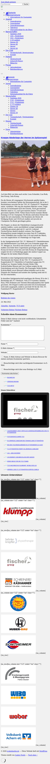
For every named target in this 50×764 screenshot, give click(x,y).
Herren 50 (14, 48)
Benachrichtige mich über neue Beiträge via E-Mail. (23, 369)
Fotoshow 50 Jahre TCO (15, 436)
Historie (9, 57)
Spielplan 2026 (15, 34)
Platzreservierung (13, 15)
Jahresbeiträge (15, 67)
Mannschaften (11, 32)
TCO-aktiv (20, 306)
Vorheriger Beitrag (8, 310)
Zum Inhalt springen (8, 2)
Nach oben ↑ (33, 755)
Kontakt (13, 55)
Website (4, 352)
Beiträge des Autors (8, 298)
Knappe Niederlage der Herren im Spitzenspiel (24, 137)
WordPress (43, 751)
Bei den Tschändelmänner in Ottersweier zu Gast (25, 445)
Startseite (12, 306)
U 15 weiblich (15, 40)
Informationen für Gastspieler (21, 17)
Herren (12, 46)
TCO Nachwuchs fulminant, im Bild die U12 (22, 465)
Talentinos (14, 27)
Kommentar (6, 325)
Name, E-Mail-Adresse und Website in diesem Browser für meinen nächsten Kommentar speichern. (24, 358)
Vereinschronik (15, 59)
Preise (8, 65)
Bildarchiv (13, 63)
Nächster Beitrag (21, 310)
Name (4, 344)
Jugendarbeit (15, 23)
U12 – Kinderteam (17, 38)
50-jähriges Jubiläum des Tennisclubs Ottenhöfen (25, 440)
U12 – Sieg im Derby (13, 453)
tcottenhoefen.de (13, 751)
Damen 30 (14, 42)
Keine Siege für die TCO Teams (17, 461)
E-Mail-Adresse (7, 348)
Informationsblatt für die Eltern (21, 30)
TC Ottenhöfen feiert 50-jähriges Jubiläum (22, 449)
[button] (20, 419)
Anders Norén (20, 755)
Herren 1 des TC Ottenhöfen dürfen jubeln (23, 469)
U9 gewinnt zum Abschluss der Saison (20, 457)
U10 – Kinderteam (17, 36)
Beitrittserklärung (16, 69)
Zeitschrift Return (16, 61)
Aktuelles (4, 306)
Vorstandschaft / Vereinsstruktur (22, 52)
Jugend (9, 19)
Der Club (9, 50)
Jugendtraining (15, 21)
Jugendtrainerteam (17, 25)
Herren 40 (14, 44)
